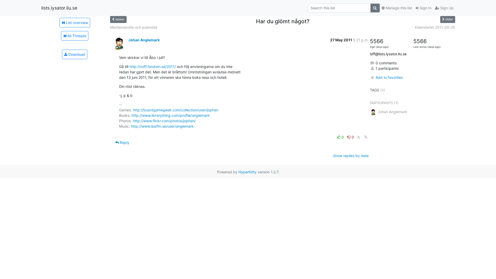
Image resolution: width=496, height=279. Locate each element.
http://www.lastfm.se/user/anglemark (162, 126)
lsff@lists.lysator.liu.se (388, 54)
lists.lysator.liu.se (59, 8)
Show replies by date (351, 155)
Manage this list (398, 8)
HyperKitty (247, 172)
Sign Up (446, 8)
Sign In (425, 8)
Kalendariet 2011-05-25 (435, 27)
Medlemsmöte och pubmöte (133, 27)
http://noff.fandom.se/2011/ (152, 66)
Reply (124, 142)
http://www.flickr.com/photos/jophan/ (164, 121)
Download (76, 54)
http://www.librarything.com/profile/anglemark (170, 115)
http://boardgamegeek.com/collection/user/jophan (175, 110)
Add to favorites (389, 77)
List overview (76, 22)
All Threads (76, 36)
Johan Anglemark (144, 40)
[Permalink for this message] (366, 137)
